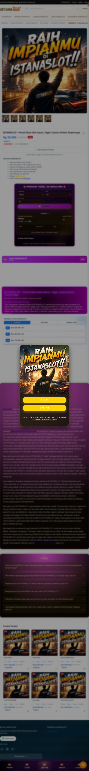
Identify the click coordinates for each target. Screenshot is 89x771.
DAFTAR (44, 408)
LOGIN (44, 400)
